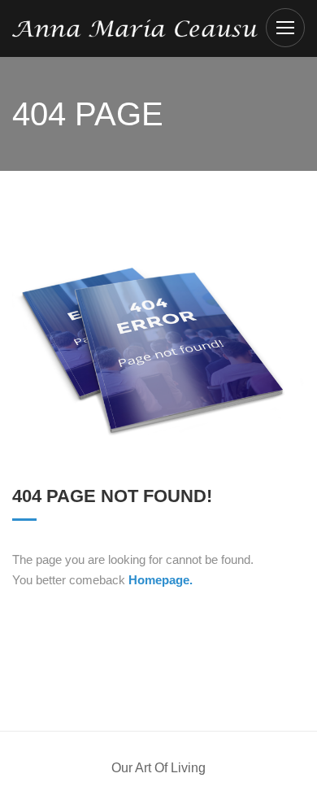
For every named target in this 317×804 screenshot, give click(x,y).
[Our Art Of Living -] (135, 27)
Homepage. (160, 580)
